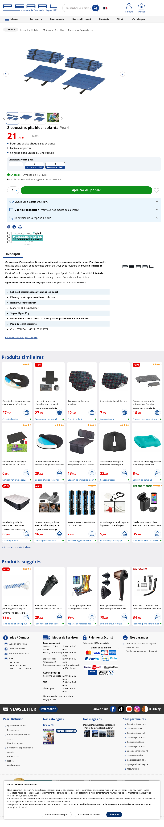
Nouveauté (57, 19)
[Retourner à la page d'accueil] (30, 8)
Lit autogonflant (10, 540)
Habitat (35, 30)
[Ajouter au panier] (26, 412)
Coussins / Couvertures (80, 30)
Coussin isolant (75, 419)
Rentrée (104, 19)
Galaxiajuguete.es (135, 741)
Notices (10, 760)
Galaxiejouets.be (135, 755)
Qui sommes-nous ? (16, 725)
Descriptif (13, 254)
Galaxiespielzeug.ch (136, 732)
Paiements (96, 643)
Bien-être (59, 30)
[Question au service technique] (21, 226)
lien (35, 795)
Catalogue (138, 19)
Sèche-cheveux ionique (111, 623)
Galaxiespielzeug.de (136, 724)
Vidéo (120, 19)
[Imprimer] (15, 226)
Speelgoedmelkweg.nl (137, 750)
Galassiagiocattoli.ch (136, 737)
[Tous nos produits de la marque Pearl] (138, 265)
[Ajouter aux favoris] (156, 190)
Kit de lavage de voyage (111, 540)
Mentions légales (15, 743)
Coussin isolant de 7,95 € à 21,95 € (21, 337)
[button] (26, 179)
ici (26, 807)
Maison (46, 30)
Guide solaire (13, 765)
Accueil (24, 30)
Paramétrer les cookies (89, 814)
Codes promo (13, 756)
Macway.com (133, 768)
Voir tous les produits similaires (16, 547)
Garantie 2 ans (132, 647)
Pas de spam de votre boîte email (141, 651)
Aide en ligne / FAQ (18, 643)
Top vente (36, 19)
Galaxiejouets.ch (135, 728)
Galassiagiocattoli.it (136, 746)
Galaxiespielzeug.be (136, 759)
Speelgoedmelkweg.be (137, 764)
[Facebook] (9, 226)
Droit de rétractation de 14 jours (141, 643)
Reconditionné (81, 19)
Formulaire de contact (19, 653)
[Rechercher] (95, 8)
